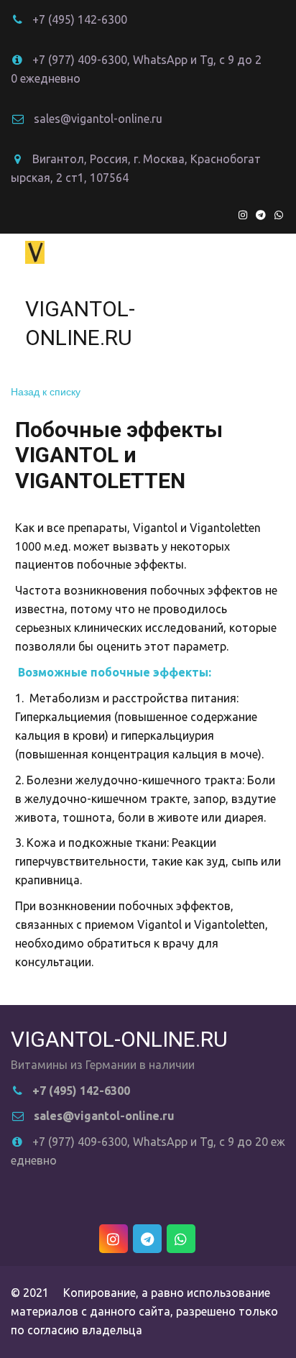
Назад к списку (45, 391)
